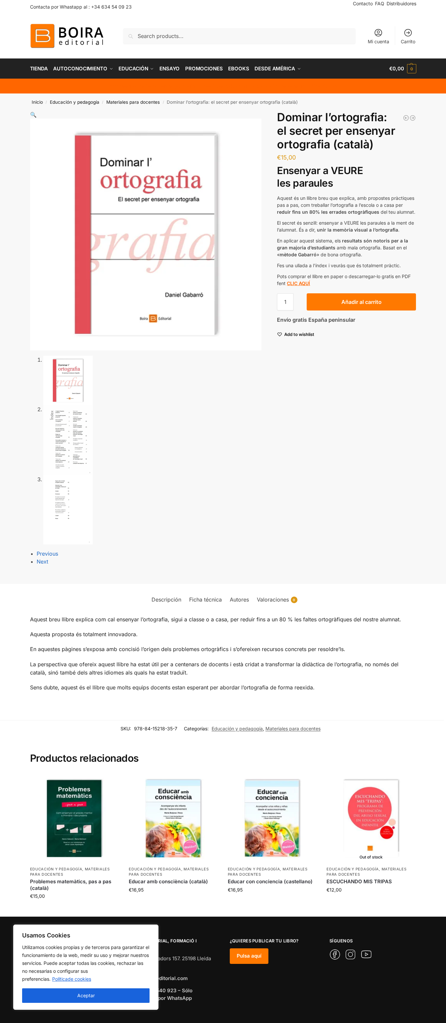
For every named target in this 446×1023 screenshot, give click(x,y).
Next (42, 561)
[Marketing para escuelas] (406, 118)
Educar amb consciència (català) (168, 881)
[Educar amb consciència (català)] (173, 818)
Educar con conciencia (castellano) (270, 881)
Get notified (371, 903)
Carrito (408, 41)
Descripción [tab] (166, 599)
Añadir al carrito (361, 302)
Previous (47, 553)
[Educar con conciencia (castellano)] (272, 818)
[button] (402, 69)
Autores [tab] (239, 599)
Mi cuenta (378, 41)
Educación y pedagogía (74, 102)
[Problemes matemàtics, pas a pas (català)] (412, 118)
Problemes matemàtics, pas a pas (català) (70, 884)
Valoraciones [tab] (276, 599)
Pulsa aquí (249, 956)
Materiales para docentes (133, 102)
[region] (85, 967)
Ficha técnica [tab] (205, 599)
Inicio (37, 102)
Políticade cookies (71, 979)
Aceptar (86, 995)
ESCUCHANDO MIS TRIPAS (359, 881)
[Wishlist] (109, 784)
